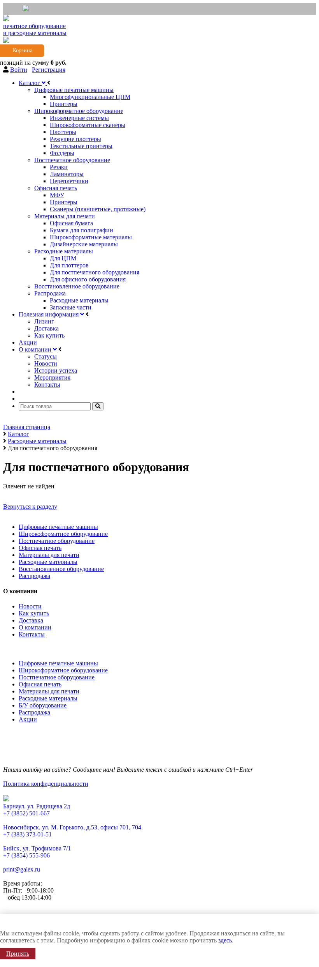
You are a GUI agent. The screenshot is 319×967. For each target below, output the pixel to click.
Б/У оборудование (43, 705)
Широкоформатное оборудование (63, 533)
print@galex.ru (21, 869)
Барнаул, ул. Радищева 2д (37, 806)
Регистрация (48, 69)
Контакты (32, 634)
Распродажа (34, 576)
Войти (18, 69)
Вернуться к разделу (30, 506)
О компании (35, 627)
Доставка (31, 620)
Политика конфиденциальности (45, 783)
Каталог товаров (27, 647)
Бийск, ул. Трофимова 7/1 (37, 848)
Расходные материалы (48, 562)
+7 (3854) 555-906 (26, 855)
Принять (17, 953)
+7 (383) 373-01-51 (27, 834)
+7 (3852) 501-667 (26, 813)
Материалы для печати (49, 555)
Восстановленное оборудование (61, 569)
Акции (28, 719)
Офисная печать (40, 547)
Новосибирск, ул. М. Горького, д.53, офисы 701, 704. (73, 827)
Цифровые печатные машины (58, 526)
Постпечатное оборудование (57, 540)
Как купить (34, 613)
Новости (30, 606)
